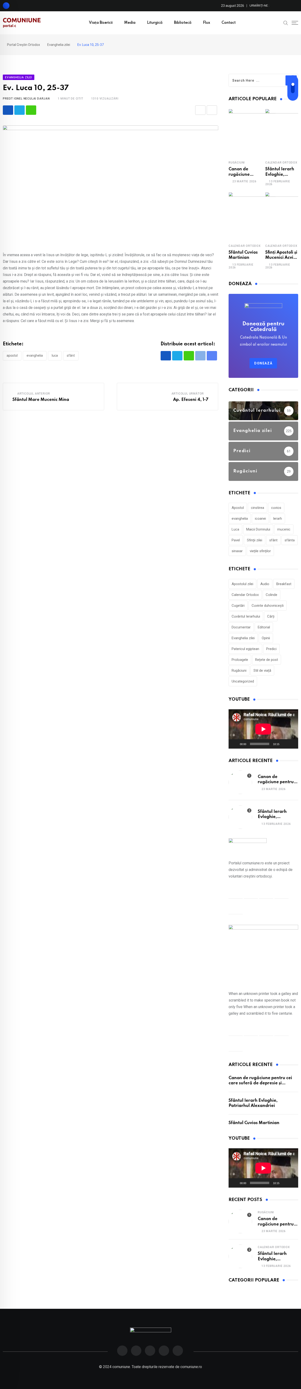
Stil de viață (262, 670)
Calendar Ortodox (281, 162)
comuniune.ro (191, 1367)
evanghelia (35, 355)
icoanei (260, 518)
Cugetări (238, 605)
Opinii (266, 638)
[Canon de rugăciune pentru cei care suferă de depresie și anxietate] (252, 132)
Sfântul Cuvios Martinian (254, 1123)
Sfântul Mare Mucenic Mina (40, 400)
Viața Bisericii (101, 23)
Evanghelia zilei (243, 638)
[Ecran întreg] (292, 744)
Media (129, 23)
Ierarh (277, 518)
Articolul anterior (33, 393)
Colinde (271, 595)
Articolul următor (187, 393)
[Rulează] (234, 744)
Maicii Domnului (258, 529)
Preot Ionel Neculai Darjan (26, 98)
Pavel (236, 540)
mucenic (283, 529)
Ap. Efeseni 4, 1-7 (191, 400)
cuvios (276, 508)
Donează (263, 363)
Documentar (241, 627)
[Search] (285, 22)
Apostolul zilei (242, 584)
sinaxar (237, 551)
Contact (229, 23)
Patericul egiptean (245, 649)
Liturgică (154, 23)
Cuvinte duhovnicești (268, 605)
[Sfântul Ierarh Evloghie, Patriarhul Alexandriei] (240, 817)
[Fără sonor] (284, 744)
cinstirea (257, 508)
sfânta (290, 540)
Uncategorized (243, 681)
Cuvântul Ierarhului (246, 616)
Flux (206, 23)
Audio (264, 584)
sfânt (71, 355)
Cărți (270, 616)
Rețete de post (266, 660)
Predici (271, 649)
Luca (55, 355)
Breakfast (283, 584)
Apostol (12, 355)
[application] (263, 729)
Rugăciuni (237, 162)
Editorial (264, 627)
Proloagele (240, 660)
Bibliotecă (182, 23)
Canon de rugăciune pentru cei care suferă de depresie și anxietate (260, 1083)
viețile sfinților (260, 551)
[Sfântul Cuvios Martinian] (252, 215)
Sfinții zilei (254, 540)
